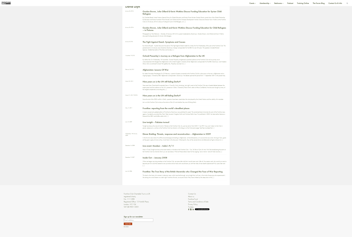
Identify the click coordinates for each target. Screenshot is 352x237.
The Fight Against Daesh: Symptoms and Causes (164, 41)
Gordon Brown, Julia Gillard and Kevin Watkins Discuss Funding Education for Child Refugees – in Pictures (184, 29)
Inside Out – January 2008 (155, 157)
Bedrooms (278, 3)
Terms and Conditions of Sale (198, 201)
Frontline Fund (193, 199)
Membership (265, 3)
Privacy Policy (193, 204)
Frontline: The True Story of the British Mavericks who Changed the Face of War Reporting (183, 171)
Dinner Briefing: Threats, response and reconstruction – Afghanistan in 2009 (177, 134)
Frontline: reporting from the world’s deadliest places (166, 108)
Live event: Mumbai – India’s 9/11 (158, 145)
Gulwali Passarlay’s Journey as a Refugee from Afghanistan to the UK (174, 55)
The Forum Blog (319, 3)
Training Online (303, 3)
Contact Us (192, 194)
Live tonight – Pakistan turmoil (156, 122)
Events (252, 3)
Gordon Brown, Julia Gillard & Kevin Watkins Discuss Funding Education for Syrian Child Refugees (182, 12)
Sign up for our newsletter (133, 216)
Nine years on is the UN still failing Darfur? (161, 81)
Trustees (191, 207)
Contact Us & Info (335, 3)
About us (191, 196)
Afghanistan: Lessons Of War (156, 69)
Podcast (290, 3)
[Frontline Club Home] (6, 2)
